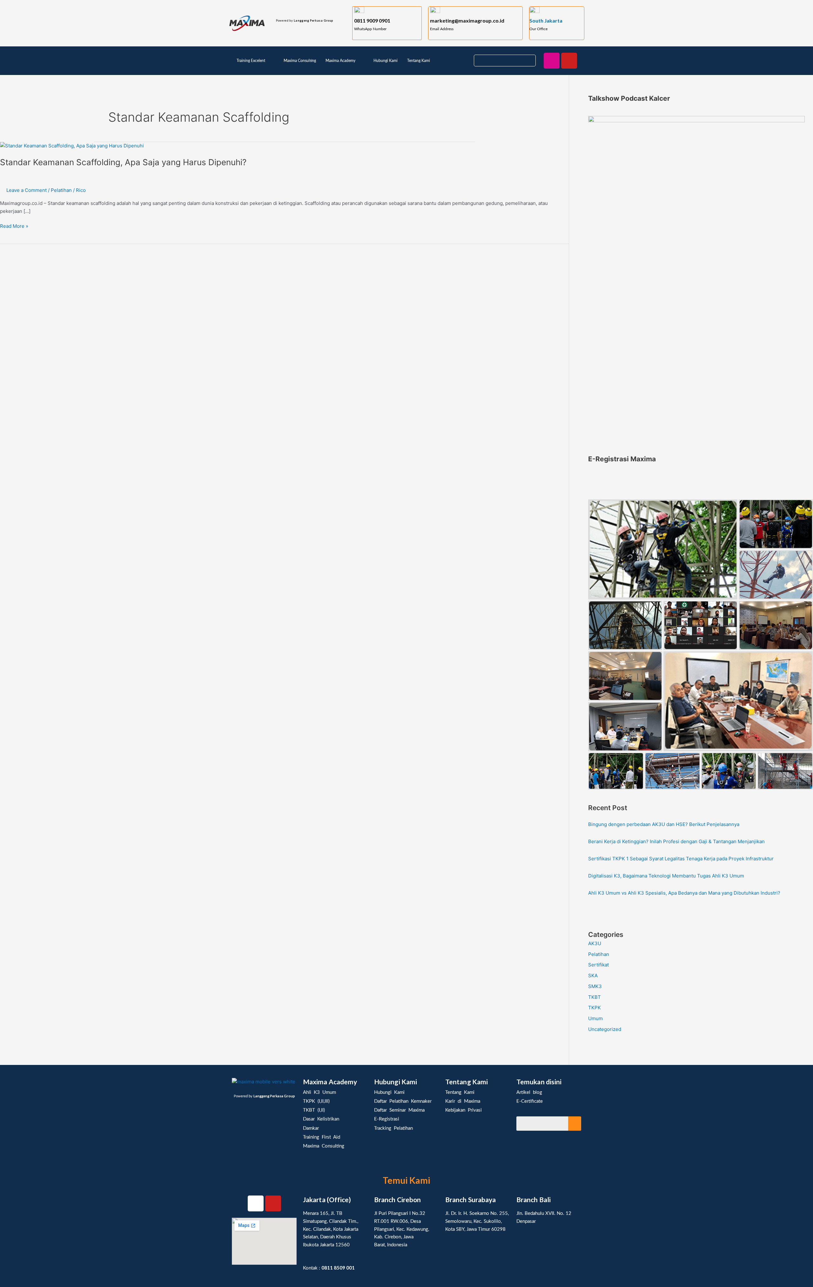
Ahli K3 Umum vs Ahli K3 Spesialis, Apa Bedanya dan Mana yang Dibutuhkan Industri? (684, 893)
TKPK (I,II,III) (316, 1101)
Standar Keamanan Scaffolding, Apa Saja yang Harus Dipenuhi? (123, 162)
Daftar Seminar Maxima (399, 1110)
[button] (255, 60)
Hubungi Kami (385, 61)
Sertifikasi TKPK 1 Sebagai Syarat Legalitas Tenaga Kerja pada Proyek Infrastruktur (681, 859)
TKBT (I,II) (314, 1110)
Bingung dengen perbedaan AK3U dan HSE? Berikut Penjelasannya (663, 824)
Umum (595, 1018)
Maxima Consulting (300, 61)
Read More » (14, 225)
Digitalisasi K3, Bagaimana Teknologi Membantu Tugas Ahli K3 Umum (666, 876)
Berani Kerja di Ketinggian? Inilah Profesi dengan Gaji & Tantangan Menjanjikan (676, 841)
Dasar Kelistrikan (321, 1119)
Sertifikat (598, 965)
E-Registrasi (386, 1119)
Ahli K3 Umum (319, 1092)
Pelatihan (61, 190)
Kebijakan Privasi (463, 1110)
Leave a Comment (26, 190)
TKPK (594, 1008)
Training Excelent (251, 61)
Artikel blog (529, 1092)
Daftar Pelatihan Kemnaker (403, 1101)
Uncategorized (604, 1029)
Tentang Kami (418, 61)
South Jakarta (545, 20)
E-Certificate (529, 1101)
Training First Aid (321, 1137)
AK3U (594, 943)
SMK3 (595, 986)
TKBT (594, 997)
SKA (593, 975)
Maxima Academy (340, 61)
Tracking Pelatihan (393, 1128)
